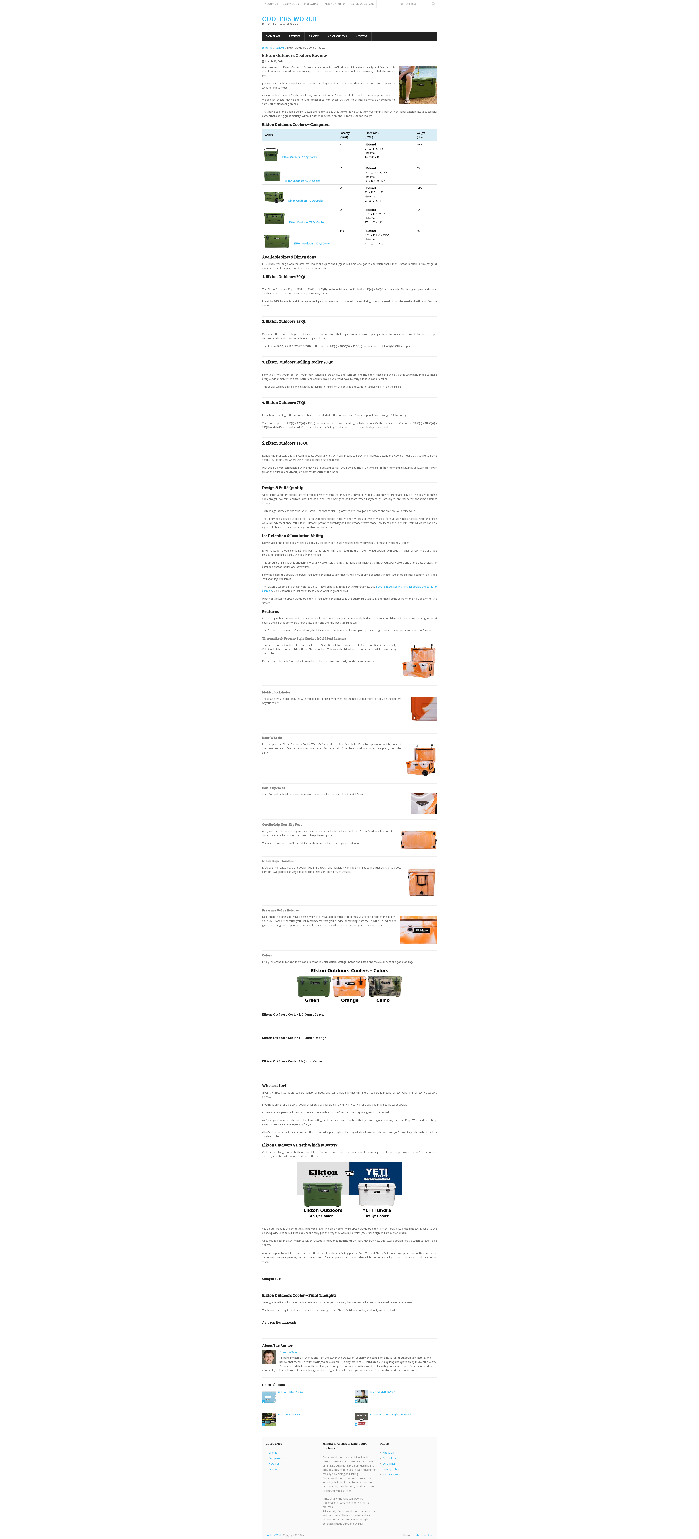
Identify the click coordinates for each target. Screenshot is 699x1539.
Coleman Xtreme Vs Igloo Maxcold (390, 1414)
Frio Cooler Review (289, 1414)
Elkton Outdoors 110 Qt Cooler (312, 243)
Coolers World (289, 18)
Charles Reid (288, 1352)
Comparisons (337, 36)
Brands (314, 36)
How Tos (361, 36)
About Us (271, 3)
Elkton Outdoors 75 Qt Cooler (306, 222)
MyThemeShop (424, 1535)
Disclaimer (311, 3)
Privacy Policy (335, 3)
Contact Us (291, 3)
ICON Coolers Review (383, 1391)
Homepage (273, 36)
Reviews (294, 36)
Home (268, 47)
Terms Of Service (362, 3)
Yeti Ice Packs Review (290, 1391)
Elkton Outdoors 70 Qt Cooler (305, 200)
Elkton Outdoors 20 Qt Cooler (299, 157)
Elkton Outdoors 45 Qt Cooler (302, 181)
